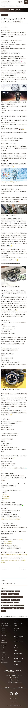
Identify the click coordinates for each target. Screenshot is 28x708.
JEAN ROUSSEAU (4, 662)
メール (4, 494)
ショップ (15, 650)
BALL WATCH (4, 654)
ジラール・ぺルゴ (15, 599)
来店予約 (7, 687)
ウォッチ (2, 621)
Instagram (6, 498)
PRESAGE (3, 650)
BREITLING (3, 635)
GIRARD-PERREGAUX (5, 625)
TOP (2, 6)
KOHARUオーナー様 (18, 658)
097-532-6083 (8, 544)
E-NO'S (15, 625)
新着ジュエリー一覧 (18, 623)
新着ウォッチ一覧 (4, 623)
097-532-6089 (8, 541)
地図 (20, 539)
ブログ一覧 (6, 6)
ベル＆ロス (4, 608)
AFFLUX (15, 630)
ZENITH (2, 630)
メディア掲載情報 (18, 661)
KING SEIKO (3, 645)
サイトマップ (14, 702)
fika (15, 633)
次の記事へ (23, 569)
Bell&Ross (3, 640)
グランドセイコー (5, 599)
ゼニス (16, 602)
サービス (16, 656)
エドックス (4, 594)
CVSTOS (3, 628)
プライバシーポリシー (14, 698)
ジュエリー (16, 621)
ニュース (16, 647)
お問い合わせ (21, 687)
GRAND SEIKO (4, 633)
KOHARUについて (18, 653)
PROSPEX (3, 647)
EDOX (2, 659)
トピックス (13, 605)
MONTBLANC (4, 642)
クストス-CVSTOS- (18, 596)
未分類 (3, 611)
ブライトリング (11, 6)
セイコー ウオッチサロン (7, 602)
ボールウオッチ (12, 608)
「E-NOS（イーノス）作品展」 (7, 591)
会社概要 (16, 664)
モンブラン (20, 608)
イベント (17, 591)
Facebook (6, 496)
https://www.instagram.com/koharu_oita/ (14, 554)
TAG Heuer (3, 637)
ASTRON (3, 652)
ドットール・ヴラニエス (18, 641)
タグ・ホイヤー (5, 605)
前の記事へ (4, 569)
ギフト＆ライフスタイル (13, 594)
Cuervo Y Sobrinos (5, 657)
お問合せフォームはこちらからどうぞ (10, 519)
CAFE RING (16, 628)
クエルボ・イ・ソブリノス (6, 596)
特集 (15, 645)
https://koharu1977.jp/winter (10, 182)
